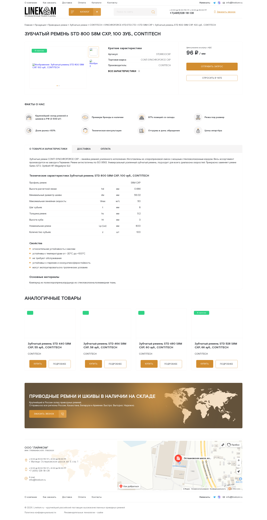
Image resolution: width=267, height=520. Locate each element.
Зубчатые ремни (78, 25)
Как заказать (49, 2)
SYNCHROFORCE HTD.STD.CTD (120, 25)
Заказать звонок (226, 12)
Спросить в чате (212, 78)
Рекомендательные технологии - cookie (83, 512)
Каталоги (96, 2)
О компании (31, 2)
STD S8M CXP (145, 25)
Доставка (67, 2)
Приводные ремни (57, 25)
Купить (38, 363)
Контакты (112, 2)
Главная (28, 25)
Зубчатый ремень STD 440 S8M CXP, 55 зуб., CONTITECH (49, 345)
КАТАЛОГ (84, 12)
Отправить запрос (212, 66)
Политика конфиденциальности (40, 512)
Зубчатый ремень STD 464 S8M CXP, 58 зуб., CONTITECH (104, 345)
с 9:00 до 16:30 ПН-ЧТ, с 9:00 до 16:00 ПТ (188, 12)
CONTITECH (96, 25)
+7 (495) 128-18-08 (39, 470)
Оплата (82, 2)
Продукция (40, 25)
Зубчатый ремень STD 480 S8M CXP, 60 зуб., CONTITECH (160, 345)
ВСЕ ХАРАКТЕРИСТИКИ (122, 71)
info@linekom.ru (234, 2)
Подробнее (59, 364)
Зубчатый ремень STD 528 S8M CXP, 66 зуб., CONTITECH (216, 345)
